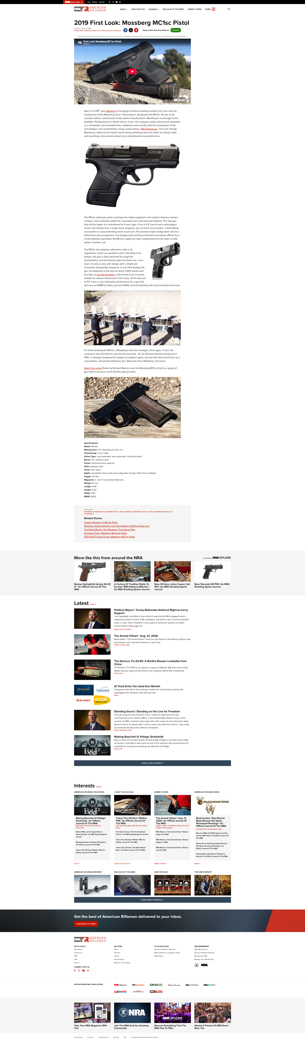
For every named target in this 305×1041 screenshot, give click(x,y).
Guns (121, 673)
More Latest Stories (162, 763)
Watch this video (92, 368)
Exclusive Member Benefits (204, 952)
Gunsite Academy (106, 274)
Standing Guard (125, 730)
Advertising (78, 949)
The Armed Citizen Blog (176, 826)
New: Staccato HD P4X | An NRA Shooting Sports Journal (211, 585)
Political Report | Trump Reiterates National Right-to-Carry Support (151, 611)
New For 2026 (138, 9)
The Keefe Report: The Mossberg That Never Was (109, 529)
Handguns (88, 31)
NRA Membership (200, 949)
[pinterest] (136, 28)
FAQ (75, 956)
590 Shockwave (149, 129)
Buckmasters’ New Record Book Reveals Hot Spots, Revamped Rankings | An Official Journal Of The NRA (211, 822)
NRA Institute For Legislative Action (167, 952)
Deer (220, 829)
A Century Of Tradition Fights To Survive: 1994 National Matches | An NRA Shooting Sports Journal (132, 586)
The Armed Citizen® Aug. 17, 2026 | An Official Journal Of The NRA (171, 820)
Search (76, 962)
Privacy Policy (78, 1037)
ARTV (121, 749)
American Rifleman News (206, 792)
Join (88, 2)
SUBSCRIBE (86, 924)
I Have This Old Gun (124, 792)
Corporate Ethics (103, 1037)
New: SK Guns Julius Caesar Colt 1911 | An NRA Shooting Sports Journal (172, 586)
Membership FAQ (200, 956)
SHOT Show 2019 (115, 31)
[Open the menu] (213, 9)
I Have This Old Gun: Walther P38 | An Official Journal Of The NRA (90, 851)
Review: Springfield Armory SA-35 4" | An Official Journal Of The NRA (92, 586)
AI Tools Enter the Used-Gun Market (137, 686)
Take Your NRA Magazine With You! (90, 1027)
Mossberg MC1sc (99, 512)
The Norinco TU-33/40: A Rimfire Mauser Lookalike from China (150, 662)
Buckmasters (201, 829)
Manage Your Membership (204, 959)
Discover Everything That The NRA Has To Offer (170, 1027)
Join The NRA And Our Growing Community (131, 1027)
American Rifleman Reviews (88, 872)
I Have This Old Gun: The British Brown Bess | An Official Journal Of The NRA (131, 848)
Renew (94, 2)
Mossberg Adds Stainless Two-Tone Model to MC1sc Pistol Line (116, 526)
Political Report (125, 629)
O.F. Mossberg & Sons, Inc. (110, 449)
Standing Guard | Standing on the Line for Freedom (147, 711)
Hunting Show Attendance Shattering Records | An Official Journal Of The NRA (212, 855)
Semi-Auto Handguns (101, 31)
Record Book (212, 829)
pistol (144, 512)
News (122, 9)
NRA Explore (159, 956)
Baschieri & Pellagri (83, 826)
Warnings (116, 1037)
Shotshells (96, 826)
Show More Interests (165, 899)
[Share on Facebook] (125, 28)
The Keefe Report (203, 872)
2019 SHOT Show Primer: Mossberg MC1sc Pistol (109, 536)
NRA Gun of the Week (173, 9)
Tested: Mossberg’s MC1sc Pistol (101, 522)
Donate (101, 2)
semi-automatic (125, 512)
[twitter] (131, 28)
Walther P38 (136, 826)
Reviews (153, 9)
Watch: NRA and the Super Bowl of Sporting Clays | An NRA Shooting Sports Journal (91, 834)
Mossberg (111, 111)
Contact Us (78, 952)
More (92, 604)
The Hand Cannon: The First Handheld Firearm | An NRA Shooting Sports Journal (132, 833)
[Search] (228, 9)
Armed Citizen (194, 9)
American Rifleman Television (89, 792)
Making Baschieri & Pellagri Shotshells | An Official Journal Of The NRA (90, 820)
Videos (76, 31)
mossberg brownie (161, 512)
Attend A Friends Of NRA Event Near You (211, 1027)
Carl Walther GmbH (123, 826)
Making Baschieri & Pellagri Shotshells (138, 737)
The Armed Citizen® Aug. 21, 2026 (136, 636)
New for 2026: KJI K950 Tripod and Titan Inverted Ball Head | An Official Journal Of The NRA (212, 835)
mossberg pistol (112, 512)
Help (76, 959)
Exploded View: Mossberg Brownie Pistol (105, 533)
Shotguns (80, 828)
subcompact (136, 512)
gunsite (150, 512)
